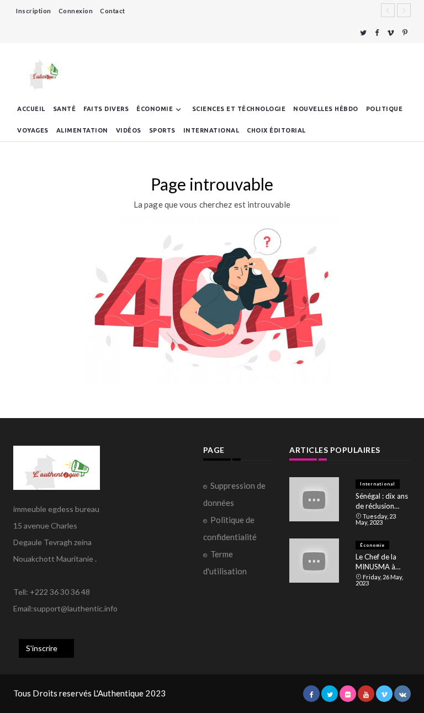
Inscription (33, 10)
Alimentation (82, 130)
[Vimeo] (391, 33)
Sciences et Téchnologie (239, 108)
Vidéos (128, 130)
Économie (154, 108)
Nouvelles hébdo (325, 108)
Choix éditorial (276, 130)
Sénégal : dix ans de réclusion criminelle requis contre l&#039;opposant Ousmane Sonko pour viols (383, 501)
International (211, 130)
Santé (64, 108)
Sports (162, 130)
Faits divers (106, 108)
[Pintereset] (405, 33)
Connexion (76, 10)
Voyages (33, 130)
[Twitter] (363, 33)
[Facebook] (377, 33)
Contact (112, 10)
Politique (384, 108)
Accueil (31, 108)
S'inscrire (41, 648)
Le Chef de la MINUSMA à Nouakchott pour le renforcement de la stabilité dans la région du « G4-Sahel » (383, 562)
